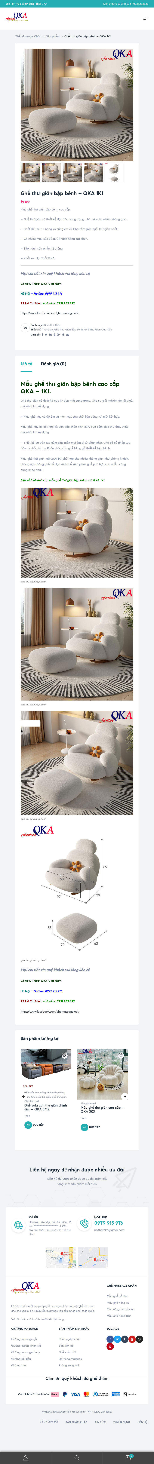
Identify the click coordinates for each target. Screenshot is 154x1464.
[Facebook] (110, 1339)
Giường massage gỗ (24, 1339)
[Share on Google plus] (58, 335)
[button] (127, 55)
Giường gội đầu (21, 1359)
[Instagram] (139, 1339)
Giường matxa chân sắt (26, 1345)
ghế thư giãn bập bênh (68, 329)
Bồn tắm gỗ (66, 1345)
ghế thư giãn (52, 325)
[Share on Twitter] (46, 335)
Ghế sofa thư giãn (41, 1096)
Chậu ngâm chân (69, 1339)
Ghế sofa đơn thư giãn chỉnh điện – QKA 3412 (45, 1107)
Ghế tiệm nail (31, 1101)
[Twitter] (117, 1339)
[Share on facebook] (42, 335)
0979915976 (123, 3)
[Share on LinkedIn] (50, 335)
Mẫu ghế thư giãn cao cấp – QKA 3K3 (102, 1110)
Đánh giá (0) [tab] (53, 364)
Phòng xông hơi (69, 1365)
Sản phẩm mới (88, 1103)
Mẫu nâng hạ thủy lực (120, 1309)
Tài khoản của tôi (25, 1458)
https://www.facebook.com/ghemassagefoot (50, 313)
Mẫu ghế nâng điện (119, 1316)
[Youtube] (132, 1339)
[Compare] (25, 327)
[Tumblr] (124, 1339)
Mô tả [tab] (26, 364)
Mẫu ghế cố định (117, 1296)
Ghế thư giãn (44, 329)
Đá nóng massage (70, 1359)
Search (77, 1458)
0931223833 (140, 3)
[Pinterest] (110, 1346)
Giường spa (18, 1365)
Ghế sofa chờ (67, 1352)
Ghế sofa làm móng (35, 1092)
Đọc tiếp (38, 1124)
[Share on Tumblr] (54, 335)
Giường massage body (25, 1352)
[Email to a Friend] (67, 335)
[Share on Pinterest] (63, 335)
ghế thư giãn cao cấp (98, 329)
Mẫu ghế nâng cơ (118, 1302)
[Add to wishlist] (65, 1056)
